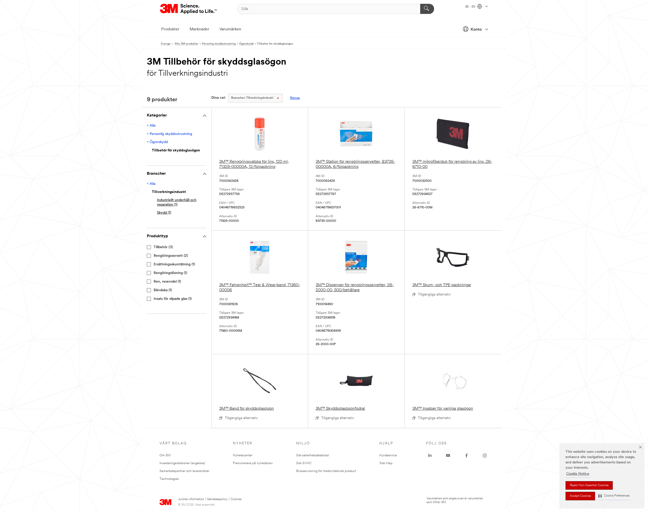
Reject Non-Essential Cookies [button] (589, 485)
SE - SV (470, 6)
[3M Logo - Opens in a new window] (188, 9)
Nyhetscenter (242, 455)
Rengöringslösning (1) (170, 273)
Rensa (295, 98)
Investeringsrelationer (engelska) (182, 463)
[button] (614, 496)
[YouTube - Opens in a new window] (448, 455)
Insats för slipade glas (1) (173, 299)
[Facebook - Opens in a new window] (466, 455)
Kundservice (388, 455)
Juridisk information (191, 499)
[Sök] (427, 9)
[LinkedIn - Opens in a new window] (430, 455)
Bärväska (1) (163, 290)
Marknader (199, 29)
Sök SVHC (304, 463)
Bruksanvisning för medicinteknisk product (326, 471)
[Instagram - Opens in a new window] (485, 455)
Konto (476, 30)
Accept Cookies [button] (580, 496)
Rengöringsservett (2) (171, 256)
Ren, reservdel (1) (167, 282)
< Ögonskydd (157, 142)
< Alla (151, 126)
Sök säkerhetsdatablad (312, 455)
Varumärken (230, 29)
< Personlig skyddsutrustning (169, 134)
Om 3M (165, 455)
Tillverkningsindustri (252, 98)
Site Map (386, 463)
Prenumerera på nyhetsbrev (253, 463)
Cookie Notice (577, 474)
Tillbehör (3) (163, 247)
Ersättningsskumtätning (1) (174, 264)
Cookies (236, 499)
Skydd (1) (164, 213)
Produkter (170, 29)
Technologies (169, 479)
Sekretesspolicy (217, 499)
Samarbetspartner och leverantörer (184, 471)
